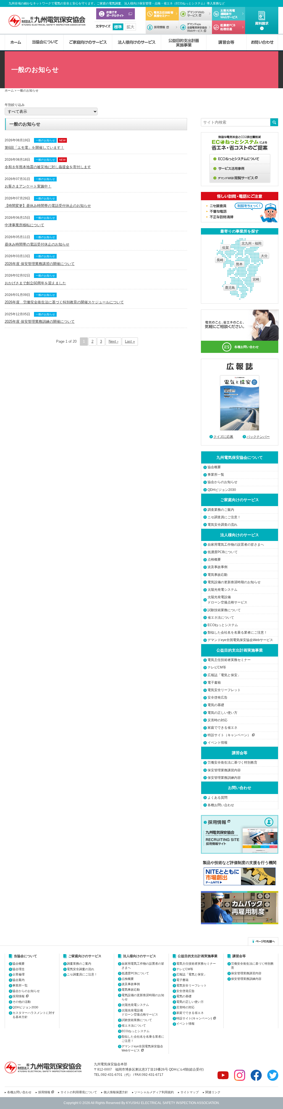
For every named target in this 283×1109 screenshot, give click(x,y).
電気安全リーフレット (224, 690)
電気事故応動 (217, 575)
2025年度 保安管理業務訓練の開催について (40, 321)
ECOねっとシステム (223, 625)
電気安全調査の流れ (222, 525)
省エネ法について (221, 617)
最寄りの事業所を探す (239, 231)
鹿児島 (230, 288)
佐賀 (225, 247)
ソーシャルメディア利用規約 (154, 1092)
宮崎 (256, 279)
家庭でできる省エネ (222, 728)
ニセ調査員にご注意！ (224, 517)
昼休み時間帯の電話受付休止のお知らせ (37, 244)
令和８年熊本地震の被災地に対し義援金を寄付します (48, 167)
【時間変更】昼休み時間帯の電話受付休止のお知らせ (48, 206)
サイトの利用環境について (79, 1092)
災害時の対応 (217, 720)
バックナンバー (258, 437)
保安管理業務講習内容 (224, 770)
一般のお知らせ (45, 140)
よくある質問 (217, 798)
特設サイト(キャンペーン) (194, 1018)
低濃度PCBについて (228, 27)
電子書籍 (214, 682)
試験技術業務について (224, 610)
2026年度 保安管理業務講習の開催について (40, 264)
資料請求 (261, 20)
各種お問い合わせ (246, 346)
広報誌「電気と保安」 (224, 675)
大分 (264, 256)
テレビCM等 (217, 667)
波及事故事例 (217, 567)
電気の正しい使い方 (222, 713)
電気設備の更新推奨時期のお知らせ (234, 582)
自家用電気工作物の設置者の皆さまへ (236, 544)
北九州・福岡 (251, 243)
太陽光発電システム (222, 590)
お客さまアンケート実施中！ (28, 186)
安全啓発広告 (217, 697)
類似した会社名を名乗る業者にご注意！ (237, 632)
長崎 (220, 260)
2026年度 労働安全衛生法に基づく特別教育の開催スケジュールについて (64, 302)
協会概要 (214, 467)
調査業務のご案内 (221, 510)
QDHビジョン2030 (222, 490)
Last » (130, 341)
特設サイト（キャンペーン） (229, 735)
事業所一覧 (216, 475)
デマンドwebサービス (195, 13)
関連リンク (213, 1092)
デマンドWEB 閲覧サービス (239, 178)
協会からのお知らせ (222, 482)
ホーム (15, 42)
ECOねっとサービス (239, 159)
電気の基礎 (216, 705)
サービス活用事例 (239, 168)
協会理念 (18, 969)
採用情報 (162, 27)
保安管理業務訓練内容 (224, 778)
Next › (113, 341)
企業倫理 (18, 974)
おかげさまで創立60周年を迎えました (35, 283)
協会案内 (18, 980)
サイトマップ (189, 1092)
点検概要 (214, 559)
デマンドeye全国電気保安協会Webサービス (195, 27)
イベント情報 (217, 742)
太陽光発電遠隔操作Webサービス (228, 13)
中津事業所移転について (24, 225)
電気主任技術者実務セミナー (162, 13)
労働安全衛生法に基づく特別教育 (232, 762)
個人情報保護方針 (116, 1092)
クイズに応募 (223, 437)
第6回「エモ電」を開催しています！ (34, 147)
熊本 (239, 264)
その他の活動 (21, 1001)
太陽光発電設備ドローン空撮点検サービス (227, 599)
